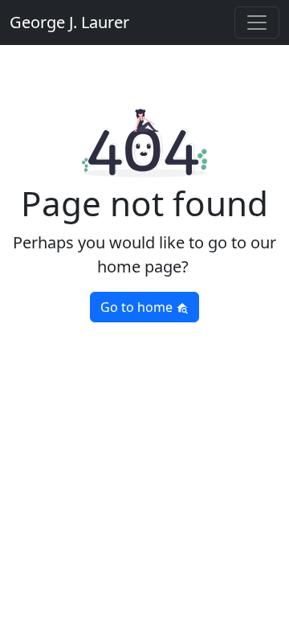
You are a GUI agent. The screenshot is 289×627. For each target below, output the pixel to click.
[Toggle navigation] (256, 22)
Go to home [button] (138, 307)
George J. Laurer (69, 22)
